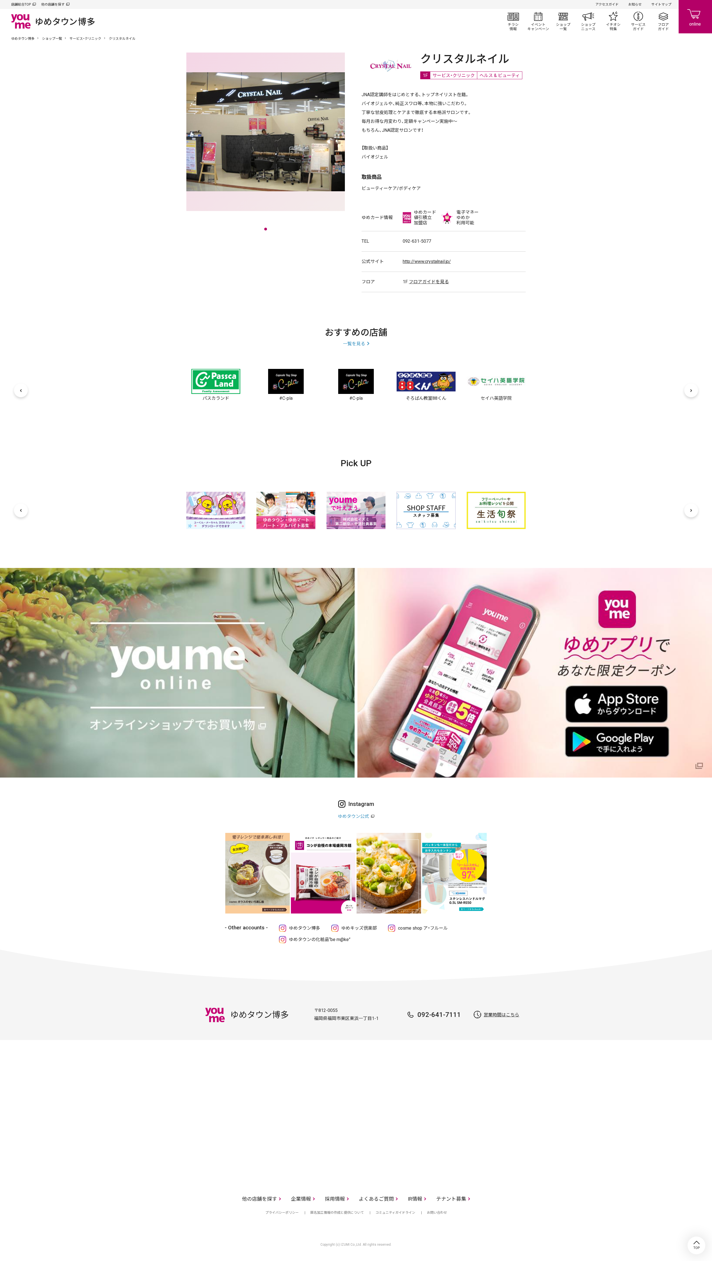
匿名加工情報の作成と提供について (337, 1213)
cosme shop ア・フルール (423, 928)
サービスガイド (638, 21)
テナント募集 (451, 1199)
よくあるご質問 (376, 1199)
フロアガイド (663, 21)
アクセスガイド (607, 4)
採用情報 (335, 1199)
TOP (696, 1245)
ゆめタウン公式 (353, 816)
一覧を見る (354, 343)
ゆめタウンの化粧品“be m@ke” (319, 939)
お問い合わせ (437, 1213)
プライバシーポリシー (282, 1213)
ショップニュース (588, 21)
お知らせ (635, 4)
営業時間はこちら (501, 1014)
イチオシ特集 (613, 21)
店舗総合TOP (21, 4)
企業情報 (301, 1199)
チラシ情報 (513, 21)
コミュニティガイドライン (395, 1213)
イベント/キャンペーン (538, 21)
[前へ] (21, 390)
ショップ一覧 (563, 21)
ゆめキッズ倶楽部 (359, 928)
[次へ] (691, 390)
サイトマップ (661, 4)
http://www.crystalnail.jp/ (427, 261)
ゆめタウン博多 (22, 39)
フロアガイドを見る (429, 281)
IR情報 (415, 1199)
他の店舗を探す (53, 4)
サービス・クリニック (85, 39)
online (695, 16)
